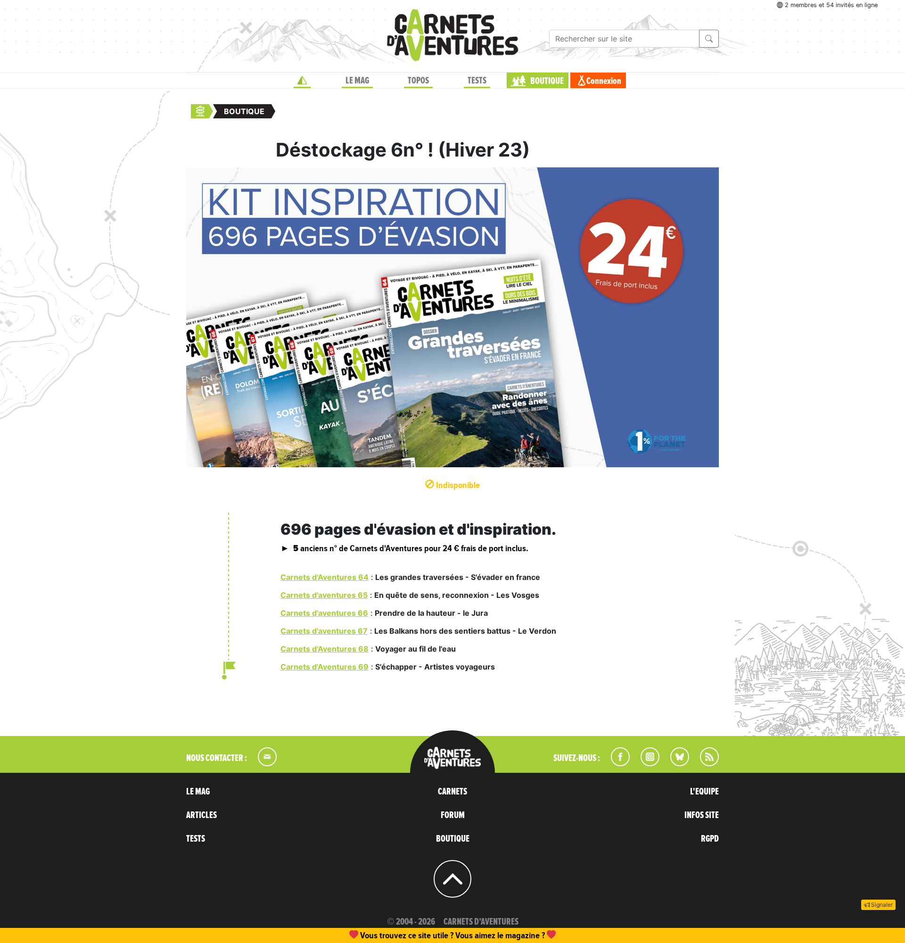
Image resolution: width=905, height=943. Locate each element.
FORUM (453, 815)
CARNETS (452, 791)
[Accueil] (302, 81)
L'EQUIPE (704, 791)
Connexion (603, 81)
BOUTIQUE (547, 81)
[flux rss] (705, 763)
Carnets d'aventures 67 (324, 631)
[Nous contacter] (262, 763)
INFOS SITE (701, 815)
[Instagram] (646, 763)
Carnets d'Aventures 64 (324, 577)
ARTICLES (201, 815)
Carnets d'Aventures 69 (324, 666)
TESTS (477, 80)
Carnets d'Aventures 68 (324, 648)
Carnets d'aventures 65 (324, 595)
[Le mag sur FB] (616, 763)
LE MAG (357, 80)
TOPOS (418, 80)
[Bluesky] (675, 763)
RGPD (710, 839)
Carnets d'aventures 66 (324, 613)
